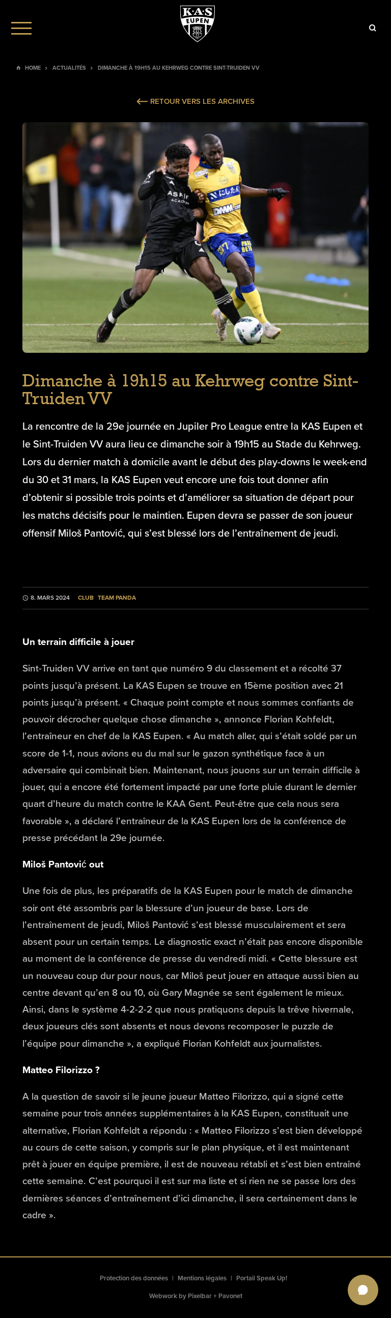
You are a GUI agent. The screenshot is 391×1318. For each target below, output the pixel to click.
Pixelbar (200, 1296)
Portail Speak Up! (261, 1278)
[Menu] (21, 28)
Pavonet (230, 1296)
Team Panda (117, 598)
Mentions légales (202, 1278)
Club (86, 598)
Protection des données (134, 1278)
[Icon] (372, 28)
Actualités (69, 68)
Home (33, 68)
